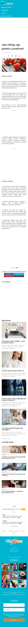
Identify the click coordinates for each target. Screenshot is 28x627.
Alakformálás (4, 10)
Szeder (3, 514)
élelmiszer (22, 531)
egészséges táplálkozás (13, 531)
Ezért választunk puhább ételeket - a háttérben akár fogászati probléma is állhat (12, 492)
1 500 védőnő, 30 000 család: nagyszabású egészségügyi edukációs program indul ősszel (13, 457)
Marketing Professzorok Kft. (19, 594)
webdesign (12, 592)
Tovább (18, 517)
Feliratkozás (14, 620)
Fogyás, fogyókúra (5, 4)
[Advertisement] (14, 27)
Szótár (14, 506)
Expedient (14, 593)
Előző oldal (12, 267)
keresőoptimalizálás (20, 592)
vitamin (13, 533)
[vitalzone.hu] (10, 4)
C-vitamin (4, 520)
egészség (4, 531)
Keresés (23, 509)
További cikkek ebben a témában (6, 438)
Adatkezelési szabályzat (14, 551)
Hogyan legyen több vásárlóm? (14, 557)
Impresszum (14, 547)
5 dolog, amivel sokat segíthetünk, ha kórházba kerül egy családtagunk (13, 474)
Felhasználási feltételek (14, 549)
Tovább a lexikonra (14, 526)
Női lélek (3, 13)
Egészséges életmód (6, 7)
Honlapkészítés (6, 592)
